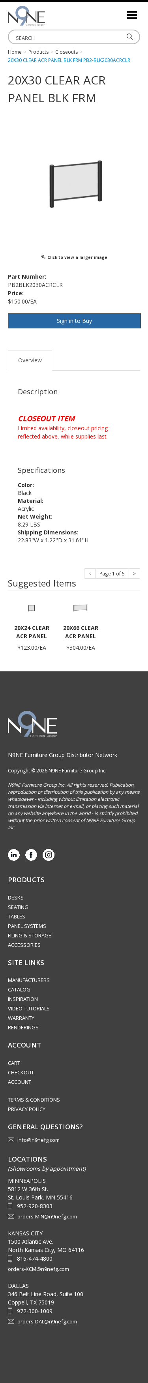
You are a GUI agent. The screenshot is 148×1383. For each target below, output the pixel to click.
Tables (16, 916)
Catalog (19, 989)
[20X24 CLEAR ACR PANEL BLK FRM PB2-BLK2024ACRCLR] (31, 607)
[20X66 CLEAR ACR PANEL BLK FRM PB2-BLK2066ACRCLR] (80, 607)
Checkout (21, 1072)
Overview (30, 360)
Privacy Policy (26, 1109)
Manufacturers (29, 980)
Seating (18, 907)
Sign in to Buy (74, 320)
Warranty (21, 1017)
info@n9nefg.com (38, 1139)
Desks (16, 897)
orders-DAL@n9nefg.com (47, 1321)
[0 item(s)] (120, 11)
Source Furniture (47, 16)
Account (19, 1081)
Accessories (24, 944)
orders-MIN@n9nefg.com (47, 1216)
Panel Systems (27, 925)
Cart (14, 1062)
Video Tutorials (29, 1008)
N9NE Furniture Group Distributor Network (62, 755)
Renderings (23, 1027)
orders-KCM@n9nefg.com (38, 1268)
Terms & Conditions (34, 1099)
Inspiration (23, 999)
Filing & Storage (29, 935)
